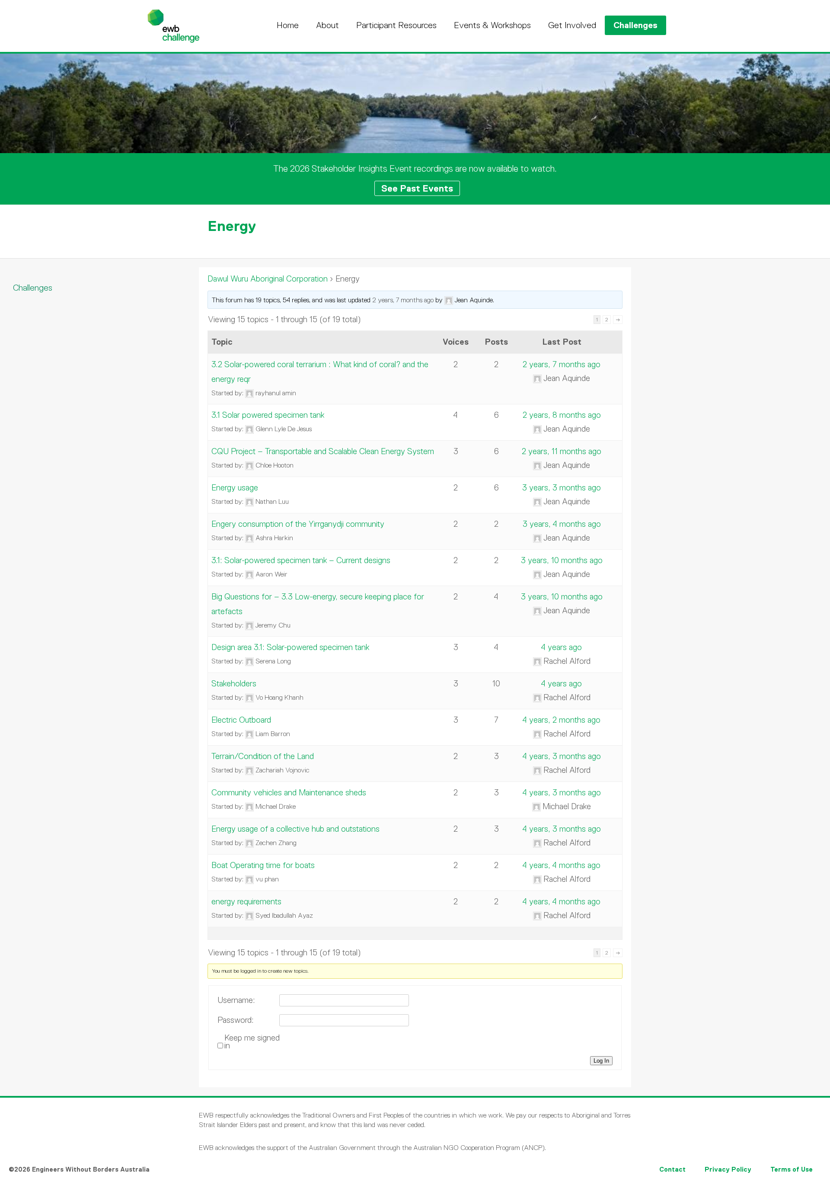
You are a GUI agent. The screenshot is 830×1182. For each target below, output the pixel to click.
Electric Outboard (241, 719)
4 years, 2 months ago (561, 719)
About (327, 25)
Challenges (635, 25)
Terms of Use (791, 1169)
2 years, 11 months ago (561, 451)
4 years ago (561, 647)
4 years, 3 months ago (562, 756)
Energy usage (234, 487)
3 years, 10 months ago (562, 560)
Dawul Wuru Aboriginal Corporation (268, 278)
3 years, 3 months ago (561, 487)
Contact (672, 1169)
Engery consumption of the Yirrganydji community (297, 524)
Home (288, 25)
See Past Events (417, 188)
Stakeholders (233, 683)
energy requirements (246, 901)
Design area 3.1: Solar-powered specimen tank (290, 647)
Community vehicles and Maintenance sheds (288, 792)
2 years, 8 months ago (562, 415)
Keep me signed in (252, 1042)
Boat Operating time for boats (263, 865)
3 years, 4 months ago (562, 524)
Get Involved (572, 25)
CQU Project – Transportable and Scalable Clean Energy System (322, 451)
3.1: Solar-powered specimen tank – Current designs (300, 560)
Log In (601, 1060)
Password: (235, 1020)
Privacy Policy (728, 1169)
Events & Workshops (492, 25)
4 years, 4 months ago (561, 865)
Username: (236, 1000)
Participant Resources (396, 25)
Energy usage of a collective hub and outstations (295, 828)
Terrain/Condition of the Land (262, 756)
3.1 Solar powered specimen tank (267, 415)
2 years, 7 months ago (403, 300)
